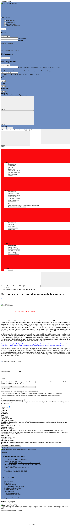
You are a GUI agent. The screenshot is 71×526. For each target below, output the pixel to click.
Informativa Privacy (10, 484)
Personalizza (4, 387)
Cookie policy (8, 481)
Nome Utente (22, 38)
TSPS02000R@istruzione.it (24, 463)
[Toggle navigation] (15, 138)
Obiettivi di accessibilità (11, 489)
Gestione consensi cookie (11, 493)
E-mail (20, 67)
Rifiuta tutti (15, 387)
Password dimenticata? (7, 43)
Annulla (3, 128)
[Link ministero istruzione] (9, 3)
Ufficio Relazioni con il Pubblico (14, 486)
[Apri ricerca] (55, 136)
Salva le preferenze (15, 445)
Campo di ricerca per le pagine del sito (12, 286)
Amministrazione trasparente (12, 495)
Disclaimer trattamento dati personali (11, 510)
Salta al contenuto (6, 1)
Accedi (3, 29)
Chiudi (3, 81)
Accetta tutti (29, 387)
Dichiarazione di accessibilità (12, 488)
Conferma (9, 128)
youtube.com (5, 407)
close (2, 146)
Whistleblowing (9, 491)
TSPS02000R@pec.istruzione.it (24, 464)
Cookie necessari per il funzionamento (12, 400)
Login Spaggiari (48, 70)
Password (21, 40)
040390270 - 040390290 (14, 461)
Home (6, 288)
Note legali (7, 483)
